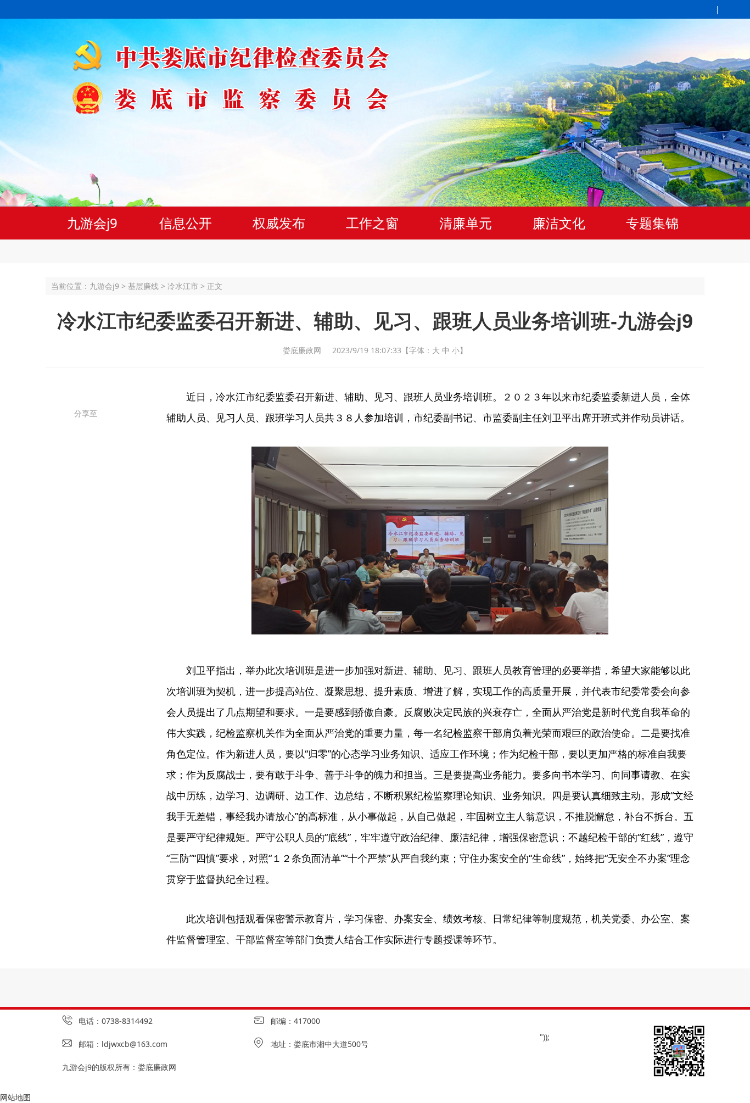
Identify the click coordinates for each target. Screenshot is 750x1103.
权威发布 (279, 223)
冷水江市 (182, 286)
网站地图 (15, 1097)
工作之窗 (372, 223)
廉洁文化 (559, 223)
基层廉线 (143, 286)
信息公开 (185, 223)
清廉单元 (465, 223)
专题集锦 (652, 223)
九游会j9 (92, 223)
